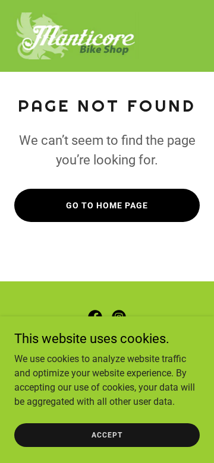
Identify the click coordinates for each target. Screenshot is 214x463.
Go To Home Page (107, 205)
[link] (76, 36)
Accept (107, 434)
